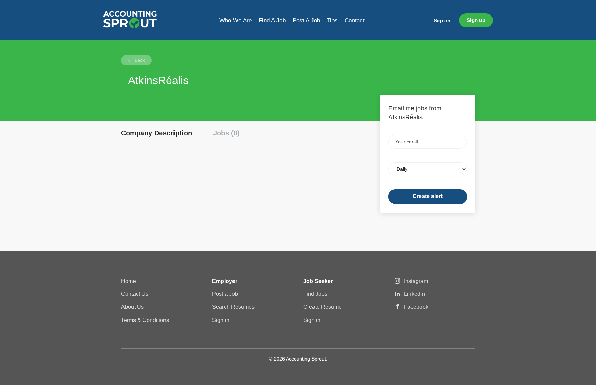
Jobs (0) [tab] (226, 133)
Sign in (442, 20)
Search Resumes (233, 307)
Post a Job (225, 294)
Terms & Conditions (145, 320)
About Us (132, 307)
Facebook (416, 307)
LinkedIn (414, 294)
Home (128, 281)
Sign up (476, 20)
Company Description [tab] (156, 133)
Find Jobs (315, 294)
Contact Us (134, 294)
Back (139, 60)
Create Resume (322, 307)
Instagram (416, 281)
